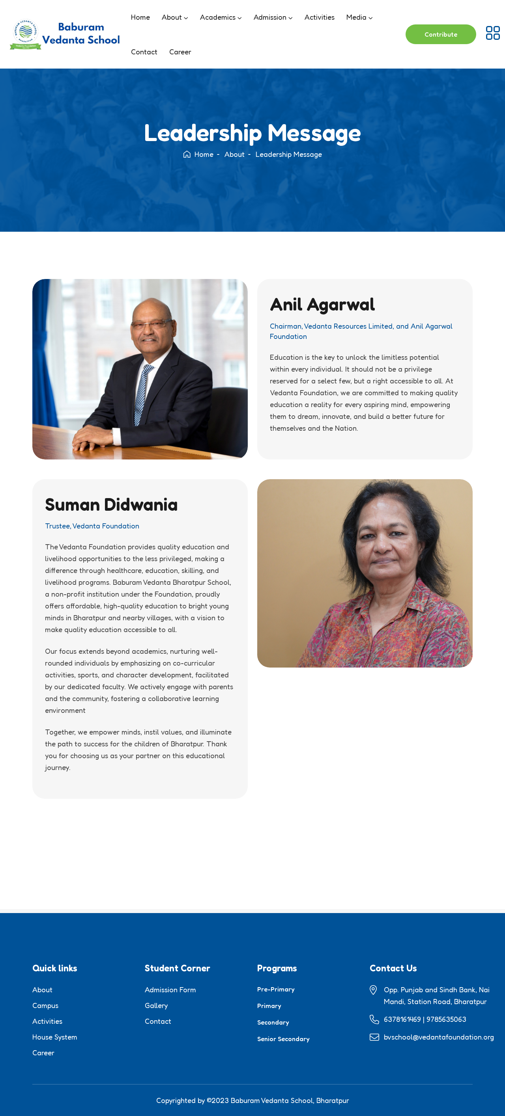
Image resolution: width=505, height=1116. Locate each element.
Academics (218, 17)
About (172, 17)
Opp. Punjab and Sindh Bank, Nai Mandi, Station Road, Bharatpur (437, 995)
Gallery (156, 1005)
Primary (269, 1006)
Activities (320, 17)
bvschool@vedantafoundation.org (439, 1036)
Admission (270, 17)
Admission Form (170, 989)
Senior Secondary (283, 1039)
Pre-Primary (276, 989)
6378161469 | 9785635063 (425, 1019)
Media (356, 17)
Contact (144, 51)
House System (54, 1036)
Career (180, 51)
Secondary (273, 1022)
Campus (45, 1005)
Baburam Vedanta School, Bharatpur (290, 1100)
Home (140, 17)
